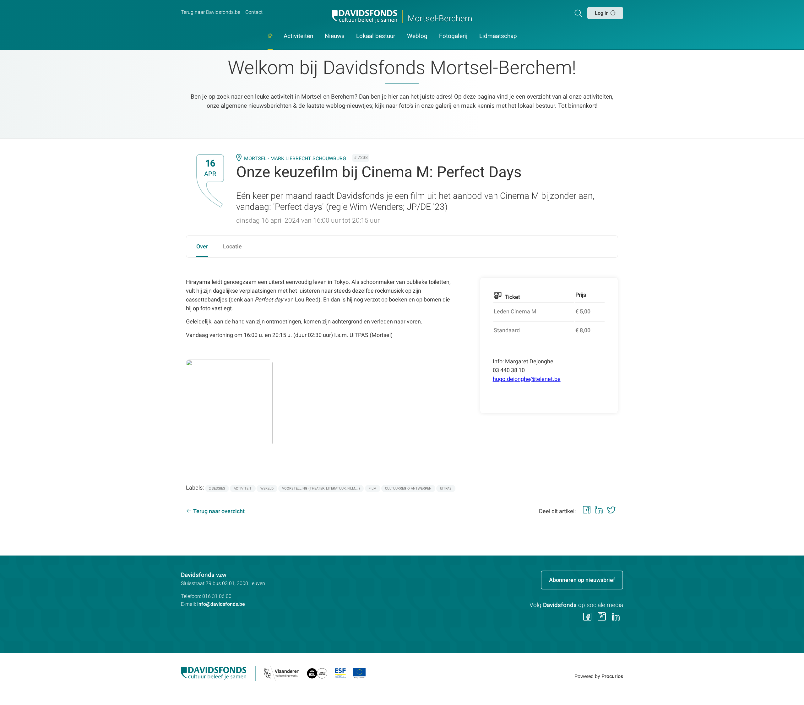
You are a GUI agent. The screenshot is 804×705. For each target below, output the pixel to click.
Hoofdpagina (270, 41)
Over (202, 246)
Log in (602, 13)
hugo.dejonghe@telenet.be (527, 379)
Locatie (232, 246)
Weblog (417, 36)
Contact (254, 12)
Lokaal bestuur (375, 36)
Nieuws (335, 36)
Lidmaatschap (498, 36)
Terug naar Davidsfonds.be (210, 12)
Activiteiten (298, 36)
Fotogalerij (453, 36)
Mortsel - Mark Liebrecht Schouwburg (295, 158)
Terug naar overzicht (219, 511)
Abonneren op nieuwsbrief (582, 580)
